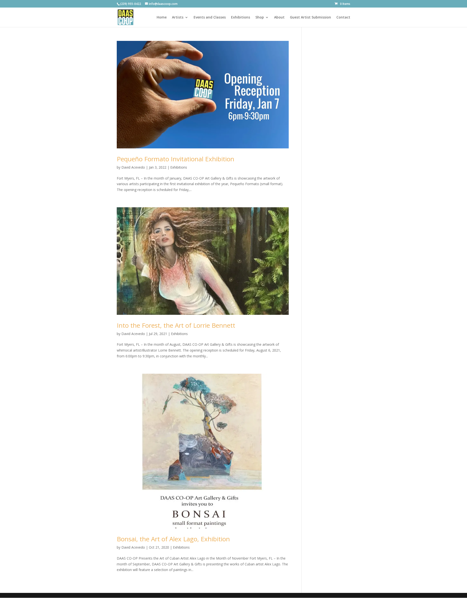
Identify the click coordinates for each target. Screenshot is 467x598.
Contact (343, 17)
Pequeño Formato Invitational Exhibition (175, 158)
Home (162, 17)
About (279, 17)
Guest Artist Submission (310, 17)
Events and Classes (210, 17)
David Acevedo (133, 167)
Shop (259, 17)
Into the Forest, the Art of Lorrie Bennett (176, 325)
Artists (177, 17)
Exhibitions (240, 17)
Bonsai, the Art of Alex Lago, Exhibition (173, 539)
